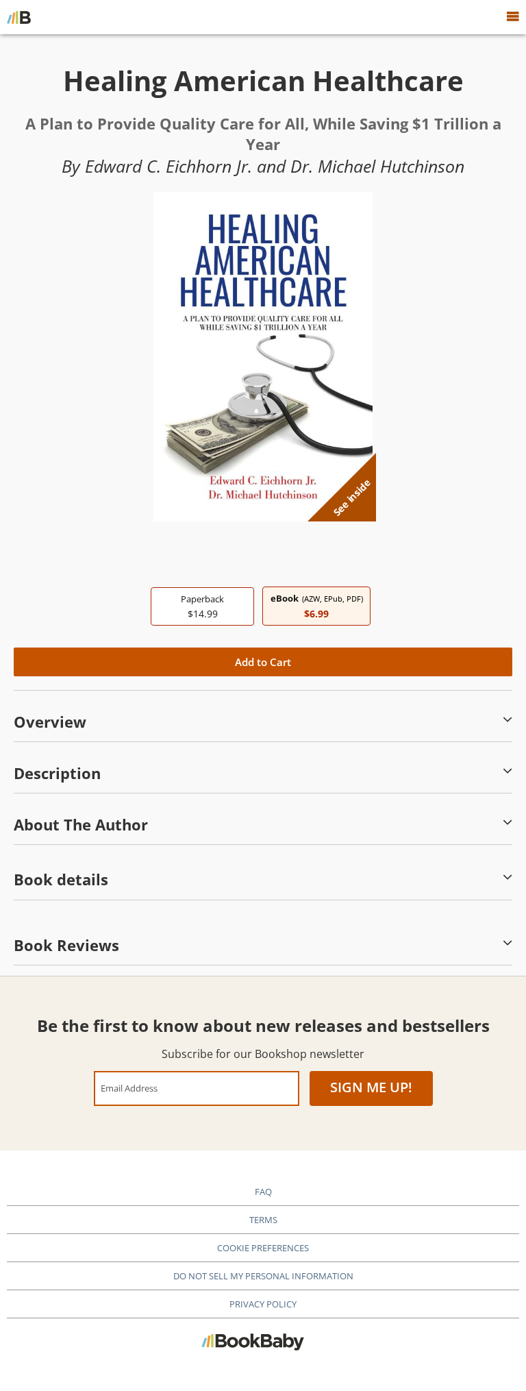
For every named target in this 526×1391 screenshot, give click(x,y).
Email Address (129, 1088)
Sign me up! (371, 1087)
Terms (263, 1220)
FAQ (263, 1191)
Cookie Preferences (263, 1248)
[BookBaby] (19, 17)
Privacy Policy (263, 1304)
